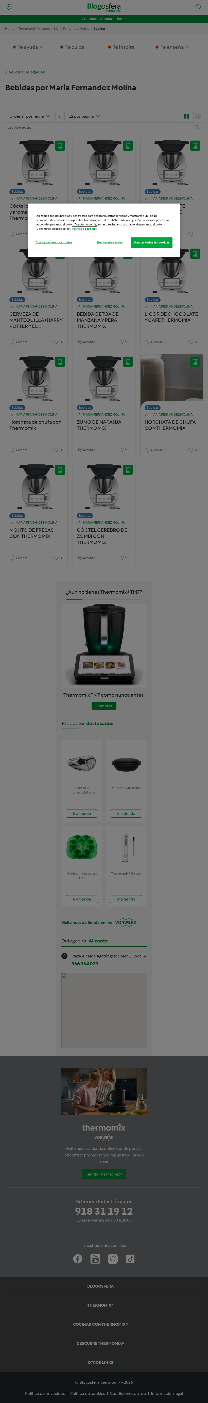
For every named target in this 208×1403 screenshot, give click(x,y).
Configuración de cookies (54, 242)
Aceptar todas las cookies (151, 242)
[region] (104, 230)
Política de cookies (84, 229)
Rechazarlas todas (110, 242)
